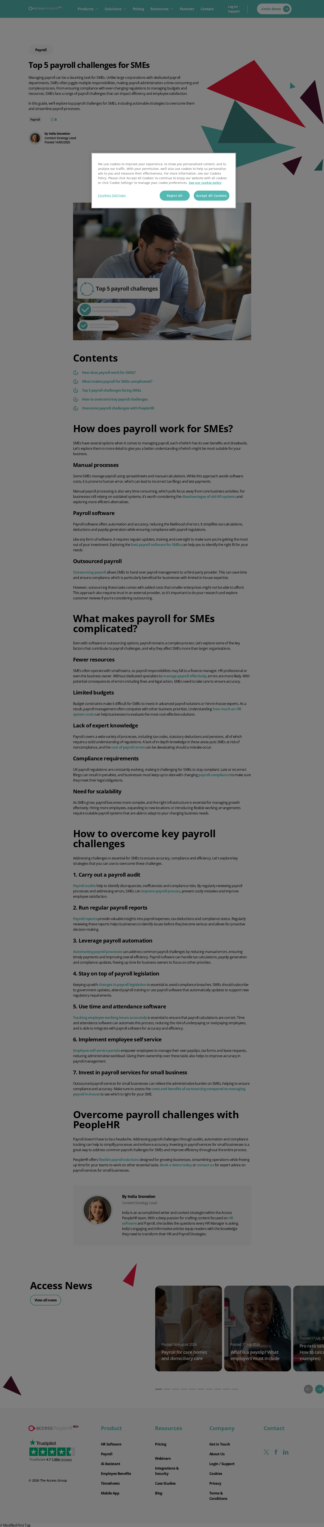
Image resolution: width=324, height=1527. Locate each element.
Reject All (174, 195)
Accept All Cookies (211, 195)
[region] (163, 181)
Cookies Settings (112, 195)
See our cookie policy (205, 183)
